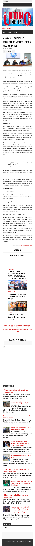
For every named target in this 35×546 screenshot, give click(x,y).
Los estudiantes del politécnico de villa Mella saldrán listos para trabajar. (17, 296)
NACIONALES (7, 49)
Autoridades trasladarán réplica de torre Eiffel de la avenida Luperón (20, 429)
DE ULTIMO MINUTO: (11, 32)
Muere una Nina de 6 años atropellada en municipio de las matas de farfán (16, 417)
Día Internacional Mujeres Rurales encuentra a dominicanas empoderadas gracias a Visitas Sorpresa (20, 443)
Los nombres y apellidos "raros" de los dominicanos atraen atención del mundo (20, 403)
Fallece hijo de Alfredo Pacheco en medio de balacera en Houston (17, 330)
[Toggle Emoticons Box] (4, 347)
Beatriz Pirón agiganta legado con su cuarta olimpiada (17, 326)
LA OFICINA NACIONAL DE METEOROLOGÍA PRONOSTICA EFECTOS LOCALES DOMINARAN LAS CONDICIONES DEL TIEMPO (17, 274)
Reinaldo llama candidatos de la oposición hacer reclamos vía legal (16, 391)
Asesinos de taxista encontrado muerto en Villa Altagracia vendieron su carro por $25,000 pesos (21, 483)
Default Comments (17, 342)
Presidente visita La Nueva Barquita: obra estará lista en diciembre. (16, 316)
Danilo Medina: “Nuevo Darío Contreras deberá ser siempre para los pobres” (16, 470)
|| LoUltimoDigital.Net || (16, 541)
